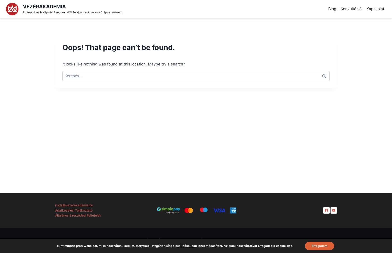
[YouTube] (334, 210)
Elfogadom (319, 246)
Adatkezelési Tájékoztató (74, 210)
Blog (332, 9)
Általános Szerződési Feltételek (78, 215)
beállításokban (186, 246)
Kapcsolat (375, 9)
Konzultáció (351, 9)
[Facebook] (326, 210)
